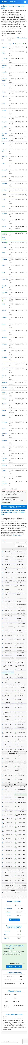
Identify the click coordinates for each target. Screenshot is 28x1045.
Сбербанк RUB (8, 621)
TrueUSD (7, 719)
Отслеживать (11, 38)
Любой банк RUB (8, 613)
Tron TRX (7, 582)
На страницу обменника (14, 966)
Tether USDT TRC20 (9, 574)
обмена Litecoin (17, 535)
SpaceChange (8, 908)
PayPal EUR (7, 782)
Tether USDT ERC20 (9, 572)
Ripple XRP (7, 561)
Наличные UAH (8, 655)
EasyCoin (8, 915)
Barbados (8, 912)
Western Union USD (9, 885)
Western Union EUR (9, 887)
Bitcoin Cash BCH (8, 553)
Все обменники (14, 919)
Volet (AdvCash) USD (21, 604)
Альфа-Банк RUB (8, 623)
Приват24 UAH (8, 809)
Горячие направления (20, 546)
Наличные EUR (8, 652)
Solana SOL (7, 589)
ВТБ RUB (7, 630)
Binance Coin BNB (9, 721)
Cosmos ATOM (8, 727)
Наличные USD (8, 647)
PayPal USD (7, 601)
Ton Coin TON (8, 592)
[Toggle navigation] (25, 1)
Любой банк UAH (8, 615)
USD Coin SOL (8, 716)
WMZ (6, 594)
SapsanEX (6, 938)
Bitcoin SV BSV (8, 662)
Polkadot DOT (8, 746)
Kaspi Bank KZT (8, 632)
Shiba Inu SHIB (8, 724)
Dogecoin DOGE (8, 567)
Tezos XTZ (7, 741)
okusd (6, 895)
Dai (5, 744)
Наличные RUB (8, 650)
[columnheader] (4, 43)
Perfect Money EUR (9, 763)
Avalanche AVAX (8, 749)
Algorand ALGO (8, 739)
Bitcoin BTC (7, 551)
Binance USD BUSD (9, 736)
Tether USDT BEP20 (9, 577)
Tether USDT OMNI (9, 729)
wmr (6, 892)
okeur (6, 897)
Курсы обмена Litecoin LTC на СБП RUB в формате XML (14, 507)
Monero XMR (8, 564)
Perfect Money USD (9, 761)
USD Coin (7, 710)
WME (6, 755)
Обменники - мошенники (12, 1041)
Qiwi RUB (7, 758)
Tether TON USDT (9, 580)
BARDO (6, 934)
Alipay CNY (7, 607)
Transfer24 (11, 948)
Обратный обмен (22, 38)
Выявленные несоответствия (9, 488)
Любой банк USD (8, 610)
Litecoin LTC (7, 559)
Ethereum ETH (8, 556)
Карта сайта (3, 1041)
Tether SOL (7, 707)
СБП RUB (7, 618)
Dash (6, 569)
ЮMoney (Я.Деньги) (21, 597)
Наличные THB (8, 880)
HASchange (7, 931)
